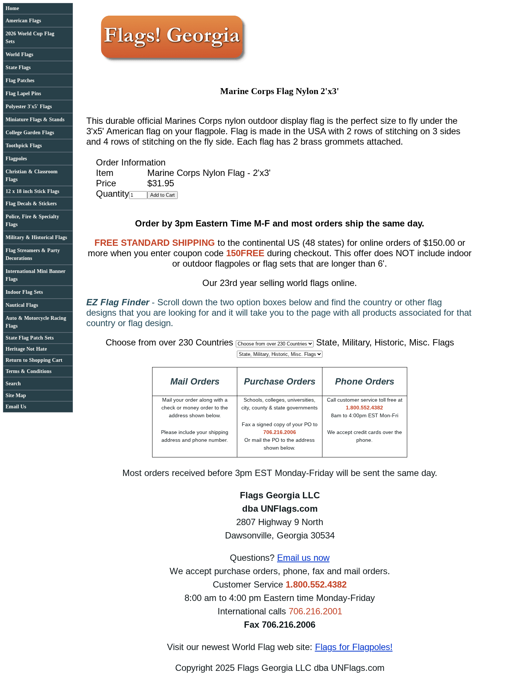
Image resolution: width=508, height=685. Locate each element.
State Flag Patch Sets (30, 338)
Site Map (16, 395)
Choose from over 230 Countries (169, 342)
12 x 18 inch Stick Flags (32, 191)
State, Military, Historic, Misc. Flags (385, 342)
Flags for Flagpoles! (354, 647)
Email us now (303, 558)
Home (12, 8)
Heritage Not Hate (26, 349)
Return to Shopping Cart (34, 360)
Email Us (16, 406)
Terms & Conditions (28, 371)
